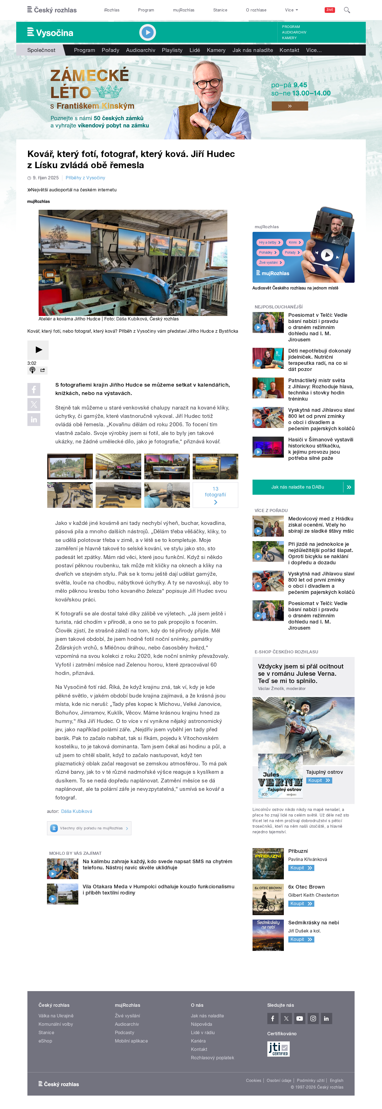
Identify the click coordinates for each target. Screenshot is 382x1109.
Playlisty (172, 50)
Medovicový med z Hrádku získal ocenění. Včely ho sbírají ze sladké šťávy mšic (321, 525)
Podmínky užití (310, 1080)
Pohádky (265, 252)
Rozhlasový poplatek (212, 1057)
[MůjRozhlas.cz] (38, 202)
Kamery (289, 38)
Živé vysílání (268, 263)
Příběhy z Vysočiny (85, 177)
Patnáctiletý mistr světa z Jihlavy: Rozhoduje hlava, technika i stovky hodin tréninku (321, 389)
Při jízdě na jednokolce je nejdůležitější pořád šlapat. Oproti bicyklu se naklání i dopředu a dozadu (320, 553)
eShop (45, 1041)
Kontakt (289, 50)
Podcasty (125, 1032)
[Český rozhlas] (52, 10)
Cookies (253, 1080)
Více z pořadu (271, 510)
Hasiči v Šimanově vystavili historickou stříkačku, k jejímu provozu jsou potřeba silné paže (320, 449)
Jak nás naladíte (253, 50)
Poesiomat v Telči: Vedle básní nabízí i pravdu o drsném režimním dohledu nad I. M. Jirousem (318, 327)
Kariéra (198, 1041)
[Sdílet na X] (33, 404)
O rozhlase (256, 10)
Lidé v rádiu (203, 1032)
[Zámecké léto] (191, 97)
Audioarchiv (294, 32)
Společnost (41, 50)
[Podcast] (32, 371)
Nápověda (201, 1024)
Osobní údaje (279, 1080)
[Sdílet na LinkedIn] (33, 419)
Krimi (293, 242)
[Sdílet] (42, 371)
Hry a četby (267, 242)
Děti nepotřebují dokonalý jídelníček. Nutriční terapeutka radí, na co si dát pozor (319, 360)
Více (314, 50)
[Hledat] (347, 10)
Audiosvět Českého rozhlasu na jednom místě (295, 288)
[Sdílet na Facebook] (33, 389)
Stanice (220, 10)
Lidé (195, 50)
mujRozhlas (184, 10)
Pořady (110, 50)
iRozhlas (112, 10)
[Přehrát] (38, 350)
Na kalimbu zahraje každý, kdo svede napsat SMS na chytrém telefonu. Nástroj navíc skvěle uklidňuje (157, 864)
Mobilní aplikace (131, 1041)
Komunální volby (56, 1024)
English (336, 1080)
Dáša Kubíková (131, 319)
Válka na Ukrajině (56, 1015)
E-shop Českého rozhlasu (287, 652)
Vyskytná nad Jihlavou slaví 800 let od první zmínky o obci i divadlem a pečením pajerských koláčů (321, 419)
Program (146, 10)
